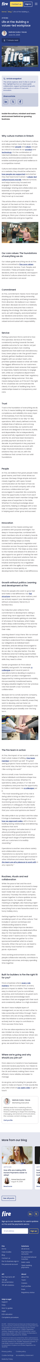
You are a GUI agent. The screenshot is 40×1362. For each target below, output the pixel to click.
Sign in (28, 4)
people (18, 147)
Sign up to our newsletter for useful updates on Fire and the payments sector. (20, 1222)
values (28, 147)
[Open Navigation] (36, 4)
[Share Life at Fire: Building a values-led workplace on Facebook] (20, 103)
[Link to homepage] (5, 4)
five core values (26, 264)
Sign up (33, 1231)
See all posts (8, 1198)
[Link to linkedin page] (30, 1214)
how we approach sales (12, 821)
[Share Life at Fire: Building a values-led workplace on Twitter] (13, 103)
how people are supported (13, 174)
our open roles (23, 1087)
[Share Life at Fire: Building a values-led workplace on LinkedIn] (5, 103)
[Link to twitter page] (36, 1214)
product (28, 149)
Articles (5, 18)
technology (7, 152)
